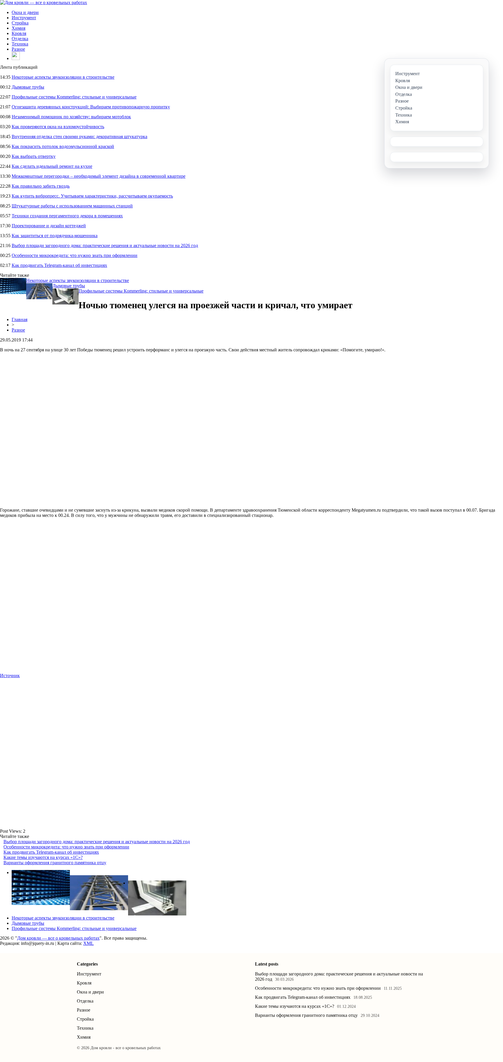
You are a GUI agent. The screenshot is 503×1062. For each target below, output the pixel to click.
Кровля (19, 33)
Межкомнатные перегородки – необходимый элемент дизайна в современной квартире (98, 176)
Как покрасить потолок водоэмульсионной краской (63, 146)
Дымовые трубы (28, 86)
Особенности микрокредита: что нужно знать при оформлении (74, 255)
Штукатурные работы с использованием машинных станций (72, 205)
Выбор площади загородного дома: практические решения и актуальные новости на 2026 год (105, 245)
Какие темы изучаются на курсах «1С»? (43, 857)
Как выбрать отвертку (34, 156)
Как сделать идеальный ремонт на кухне (52, 166)
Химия (18, 28)
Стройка (20, 22)
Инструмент (24, 17)
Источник (10, 675)
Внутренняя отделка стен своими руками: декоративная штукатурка (79, 136)
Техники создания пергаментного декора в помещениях (67, 215)
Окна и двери (25, 12)
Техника (20, 43)
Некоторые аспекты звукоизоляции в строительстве (63, 77)
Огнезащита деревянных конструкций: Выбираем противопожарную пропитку (91, 106)
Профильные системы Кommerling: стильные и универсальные (74, 96)
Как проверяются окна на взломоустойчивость (58, 126)
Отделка (20, 38)
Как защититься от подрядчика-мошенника (55, 235)
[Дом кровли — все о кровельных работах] (43, 2)
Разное (18, 49)
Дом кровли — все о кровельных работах (58, 938)
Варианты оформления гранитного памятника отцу (54, 862)
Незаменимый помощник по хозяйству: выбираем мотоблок (71, 116)
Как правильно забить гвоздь (41, 186)
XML (88, 943)
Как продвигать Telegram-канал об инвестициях (59, 265)
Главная (19, 319)
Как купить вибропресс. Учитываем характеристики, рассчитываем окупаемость (92, 195)
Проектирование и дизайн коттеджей (49, 225)
